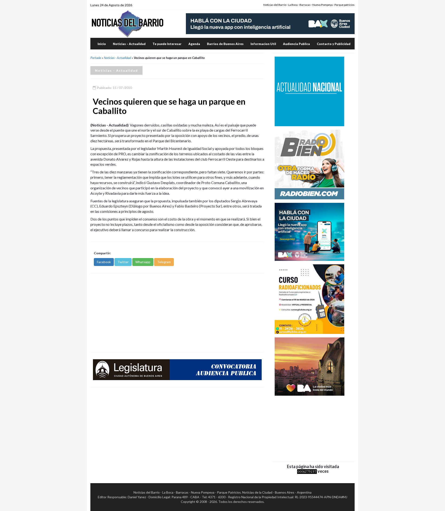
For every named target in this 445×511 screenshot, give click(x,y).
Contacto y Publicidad (333, 44)
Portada (95, 58)
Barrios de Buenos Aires (225, 44)
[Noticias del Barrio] (127, 24)
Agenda (194, 44)
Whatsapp (142, 262)
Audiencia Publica (296, 44)
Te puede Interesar (167, 44)
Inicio (102, 44)
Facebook (104, 262)
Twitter (123, 262)
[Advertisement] (177, 312)
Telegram (164, 262)
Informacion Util (263, 44)
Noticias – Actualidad (129, 44)
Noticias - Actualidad (117, 58)
